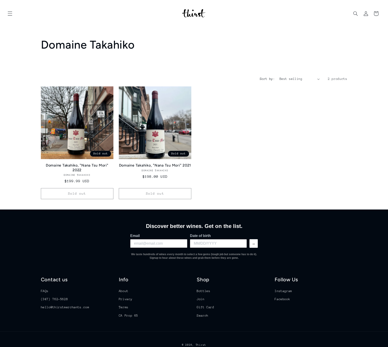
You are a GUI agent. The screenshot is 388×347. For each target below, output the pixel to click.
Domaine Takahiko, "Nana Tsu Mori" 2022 (77, 167)
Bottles (203, 291)
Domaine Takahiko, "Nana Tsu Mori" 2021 (155, 165)
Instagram (283, 291)
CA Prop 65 (128, 315)
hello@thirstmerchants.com (65, 307)
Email (135, 236)
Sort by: (267, 79)
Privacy (125, 299)
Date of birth (200, 236)
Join (201, 299)
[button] (10, 13)
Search (202, 315)
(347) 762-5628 (54, 299)
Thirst (201, 344)
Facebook (282, 299)
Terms (123, 307)
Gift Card (205, 307)
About (123, 291)
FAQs (45, 291)
